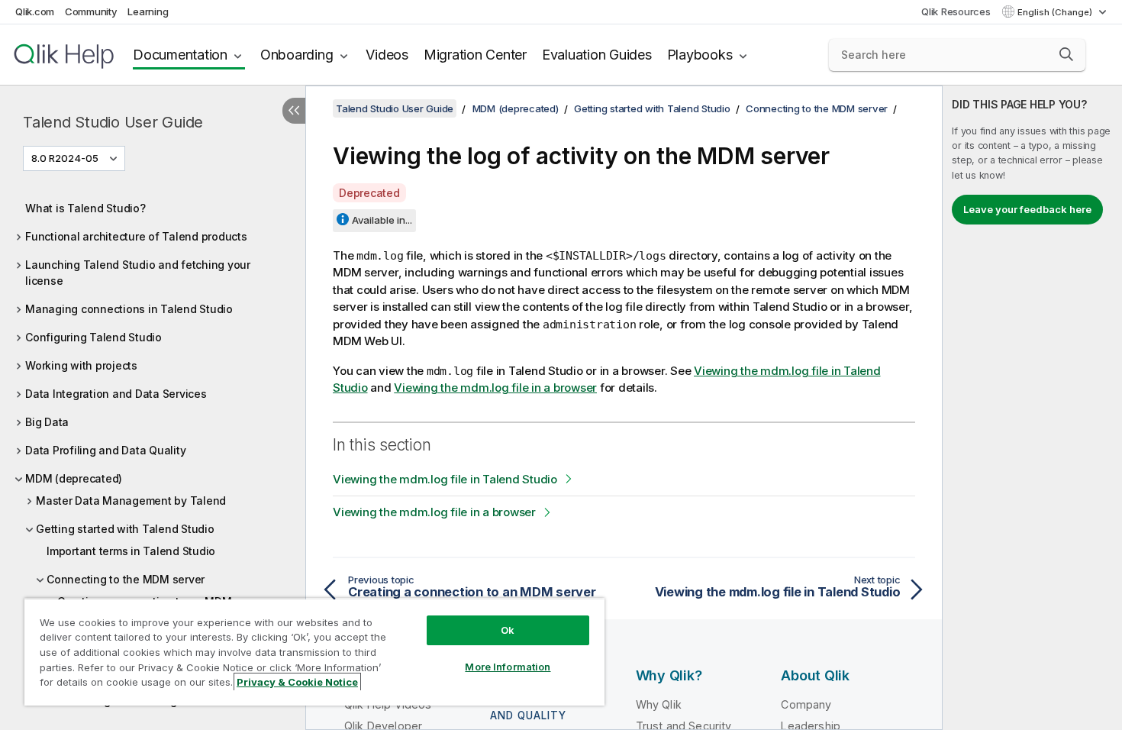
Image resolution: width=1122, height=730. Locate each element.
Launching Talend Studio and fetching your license (137, 272)
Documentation (180, 55)
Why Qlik (659, 704)
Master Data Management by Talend (131, 500)
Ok (507, 630)
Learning (147, 11)
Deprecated (369, 192)
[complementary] (1032, 408)
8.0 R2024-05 (64, 158)
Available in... (382, 220)
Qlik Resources (956, 11)
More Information (507, 667)
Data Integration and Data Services (116, 393)
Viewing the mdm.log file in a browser (495, 387)
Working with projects (81, 365)
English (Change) (1056, 12)
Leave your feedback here (1027, 209)
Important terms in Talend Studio (131, 550)
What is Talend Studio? (85, 208)
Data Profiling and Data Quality (105, 450)
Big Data (47, 421)
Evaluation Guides (597, 55)
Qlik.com (34, 11)
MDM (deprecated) (73, 478)
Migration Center (475, 55)
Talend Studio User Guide (113, 122)
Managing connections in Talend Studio (129, 308)
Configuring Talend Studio (93, 337)
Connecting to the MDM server (126, 579)
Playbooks (700, 55)
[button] (1066, 54)
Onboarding (297, 55)
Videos (387, 55)
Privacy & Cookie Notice (297, 682)
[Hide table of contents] (293, 111)
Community (91, 11)
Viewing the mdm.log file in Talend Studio (445, 479)
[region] (314, 652)
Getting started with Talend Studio (125, 528)
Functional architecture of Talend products (136, 236)
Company (806, 704)
